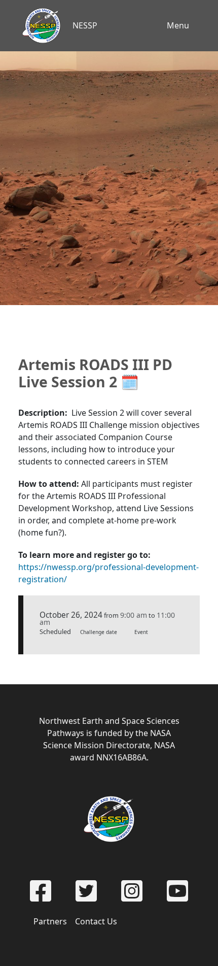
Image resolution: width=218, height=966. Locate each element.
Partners (50, 921)
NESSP (84, 25)
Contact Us (96, 921)
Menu (178, 25)
